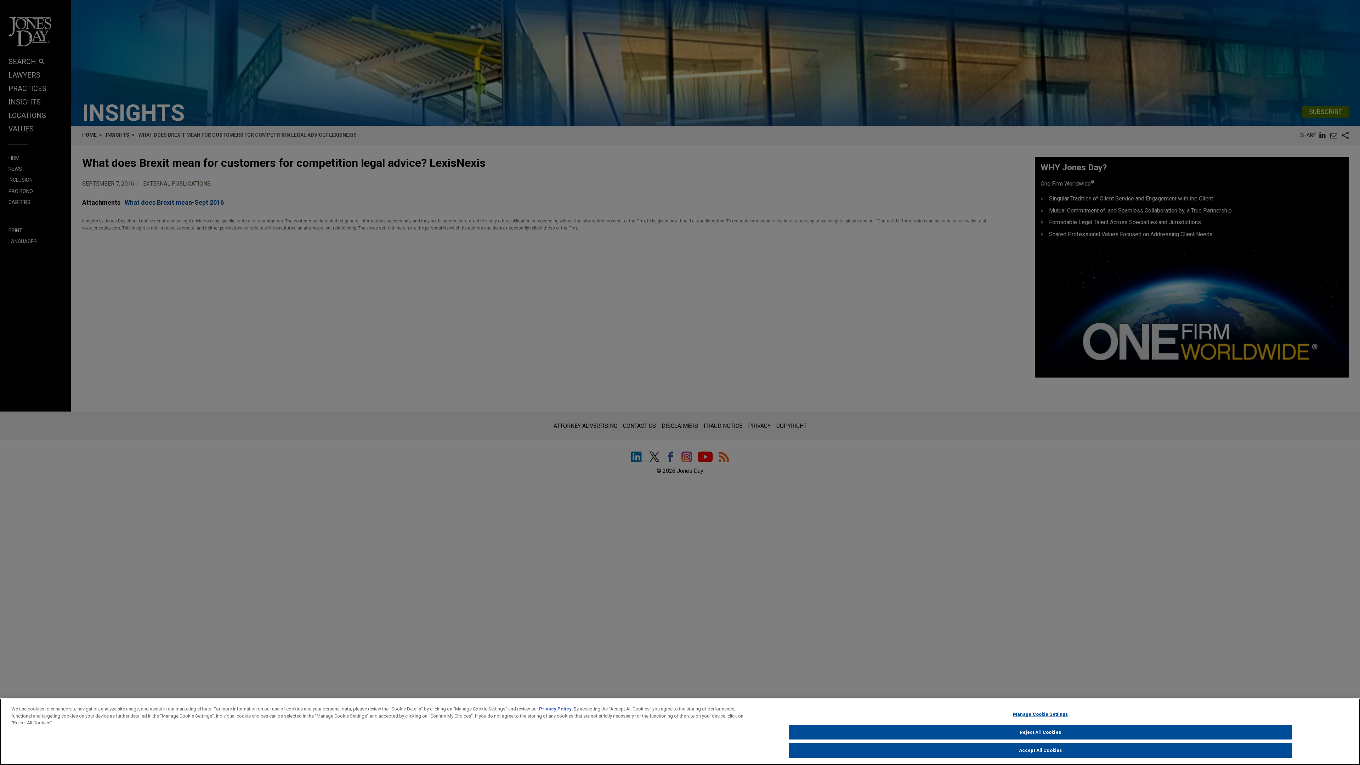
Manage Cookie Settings (1040, 714)
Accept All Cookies (1040, 750)
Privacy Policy (555, 709)
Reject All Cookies (1040, 732)
